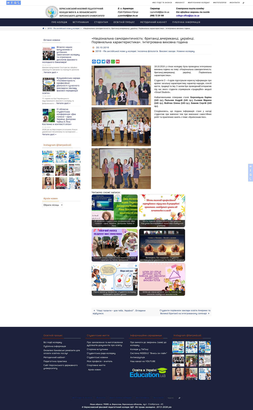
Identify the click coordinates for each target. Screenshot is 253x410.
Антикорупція (137, 357)
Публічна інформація (54, 346)
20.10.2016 (102, 47)
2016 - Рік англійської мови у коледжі (63, 28)
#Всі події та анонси (162, 3)
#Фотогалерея (219, 3)
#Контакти (235, 3)
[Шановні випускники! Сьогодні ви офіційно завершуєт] (48, 170)
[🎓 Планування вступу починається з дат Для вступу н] (74, 183)
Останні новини (51, 40)
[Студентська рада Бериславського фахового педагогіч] (48, 183)
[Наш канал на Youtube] (8, 3)
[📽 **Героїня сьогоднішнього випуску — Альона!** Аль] (61, 170)
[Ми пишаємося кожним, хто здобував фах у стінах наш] (74, 170)
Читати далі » (51, 72)
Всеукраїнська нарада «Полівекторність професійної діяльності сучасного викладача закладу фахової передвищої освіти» (61, 85)
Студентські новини (97, 357)
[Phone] (19, 3)
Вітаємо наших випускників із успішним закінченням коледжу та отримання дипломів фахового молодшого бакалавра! (61, 54)
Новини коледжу (186, 51)
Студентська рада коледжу (101, 353)
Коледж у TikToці (139, 349)
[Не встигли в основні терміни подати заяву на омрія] (48, 157)
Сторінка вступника (97, 349)
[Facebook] (12, 3)
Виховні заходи (167, 51)
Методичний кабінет (54, 357)
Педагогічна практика (55, 361)
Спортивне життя (96, 365)
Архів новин (94, 369)
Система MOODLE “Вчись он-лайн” (148, 353)
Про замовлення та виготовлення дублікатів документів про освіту (105, 343)
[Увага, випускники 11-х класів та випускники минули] (61, 157)
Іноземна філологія (148, 51)
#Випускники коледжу (199, 3)
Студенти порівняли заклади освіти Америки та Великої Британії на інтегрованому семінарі (185, 312)
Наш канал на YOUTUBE (142, 361)
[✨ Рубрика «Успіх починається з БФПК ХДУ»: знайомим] (61, 183)
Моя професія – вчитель (99, 361)
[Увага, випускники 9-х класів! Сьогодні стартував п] (74, 157)
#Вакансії (179, 3)
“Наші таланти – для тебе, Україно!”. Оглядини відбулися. (119, 312)
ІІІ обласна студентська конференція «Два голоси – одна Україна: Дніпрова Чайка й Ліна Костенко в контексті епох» (59, 116)
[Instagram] (15, 3)
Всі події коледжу (52, 342)
